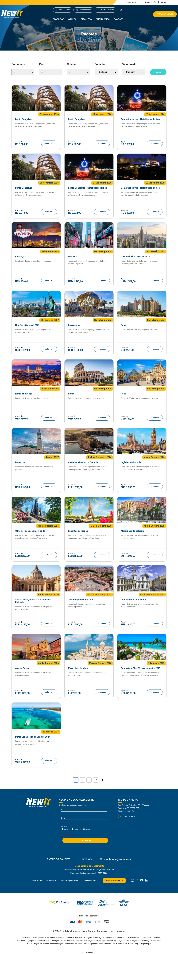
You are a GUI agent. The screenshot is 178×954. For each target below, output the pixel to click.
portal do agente (165, 14)
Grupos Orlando (85, 10)
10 (96, 780)
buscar (158, 72)
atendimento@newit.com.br (117, 859)
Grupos (72, 19)
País (42, 64)
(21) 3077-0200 (131, 2)
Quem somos (103, 19)
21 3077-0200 (147, 2)
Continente (18, 64)
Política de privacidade (69, 880)
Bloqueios (58, 19)
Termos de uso (52, 880)
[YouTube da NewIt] (141, 880)
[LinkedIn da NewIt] (146, 880)
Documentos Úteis (89, 880)
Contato (118, 19)
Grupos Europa (64, 10)
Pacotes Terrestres (107, 10)
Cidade (71, 64)
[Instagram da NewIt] (132, 880)
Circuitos (86, 19)
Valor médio (129, 64)
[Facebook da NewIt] (137, 880)
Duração (100, 64)
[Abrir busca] (121, 10)
